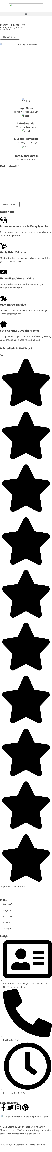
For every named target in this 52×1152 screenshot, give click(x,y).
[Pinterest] (25, 1107)
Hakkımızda (9, 916)
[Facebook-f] (3, 1107)
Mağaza (7, 910)
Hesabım (7, 928)
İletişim (6, 922)
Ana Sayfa (8, 904)
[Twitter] (10, 1107)
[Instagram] (18, 1107)
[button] (26, 14)
